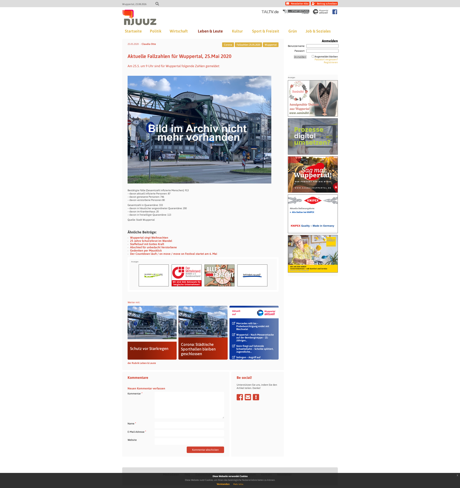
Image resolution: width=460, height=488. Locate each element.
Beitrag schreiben (327, 3)
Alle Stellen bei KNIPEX (302, 212)
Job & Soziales (318, 31)
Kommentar (135, 393)
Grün (292, 31)
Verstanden (223, 484)
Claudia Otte (149, 44)
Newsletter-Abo (300, 3)
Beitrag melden (256, 397)
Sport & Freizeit (265, 31)
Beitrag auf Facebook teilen (240, 397)
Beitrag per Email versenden (248, 397)
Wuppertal (271, 44)
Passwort (300, 50)
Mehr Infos (238, 484)
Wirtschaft (179, 31)
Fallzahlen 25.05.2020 (248, 44)
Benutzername (296, 46)
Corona (228, 44)
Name (132, 423)
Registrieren (331, 62)
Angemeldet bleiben (326, 56)
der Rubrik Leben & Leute (142, 363)
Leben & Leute (210, 31)
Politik (155, 31)
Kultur (237, 31)
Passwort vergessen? (326, 59)
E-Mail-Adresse (137, 431)
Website (132, 439)
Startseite (133, 31)
